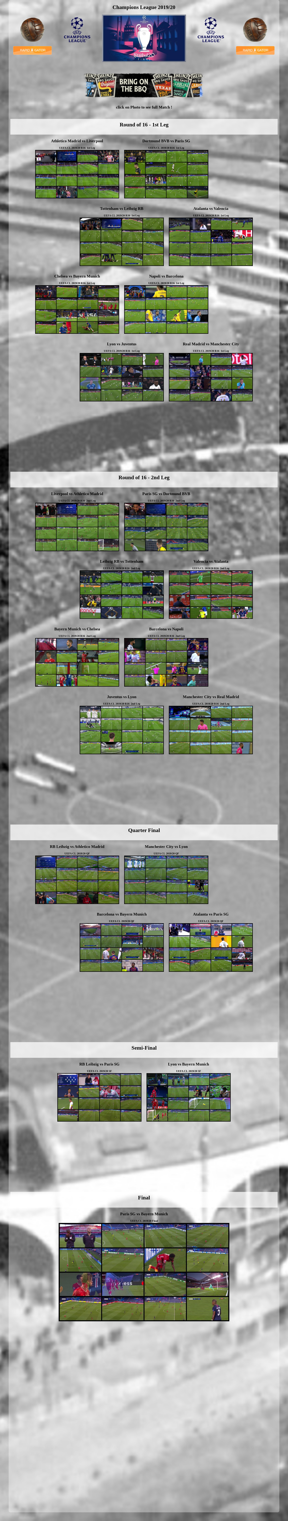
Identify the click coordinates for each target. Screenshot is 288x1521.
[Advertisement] (244, 169)
